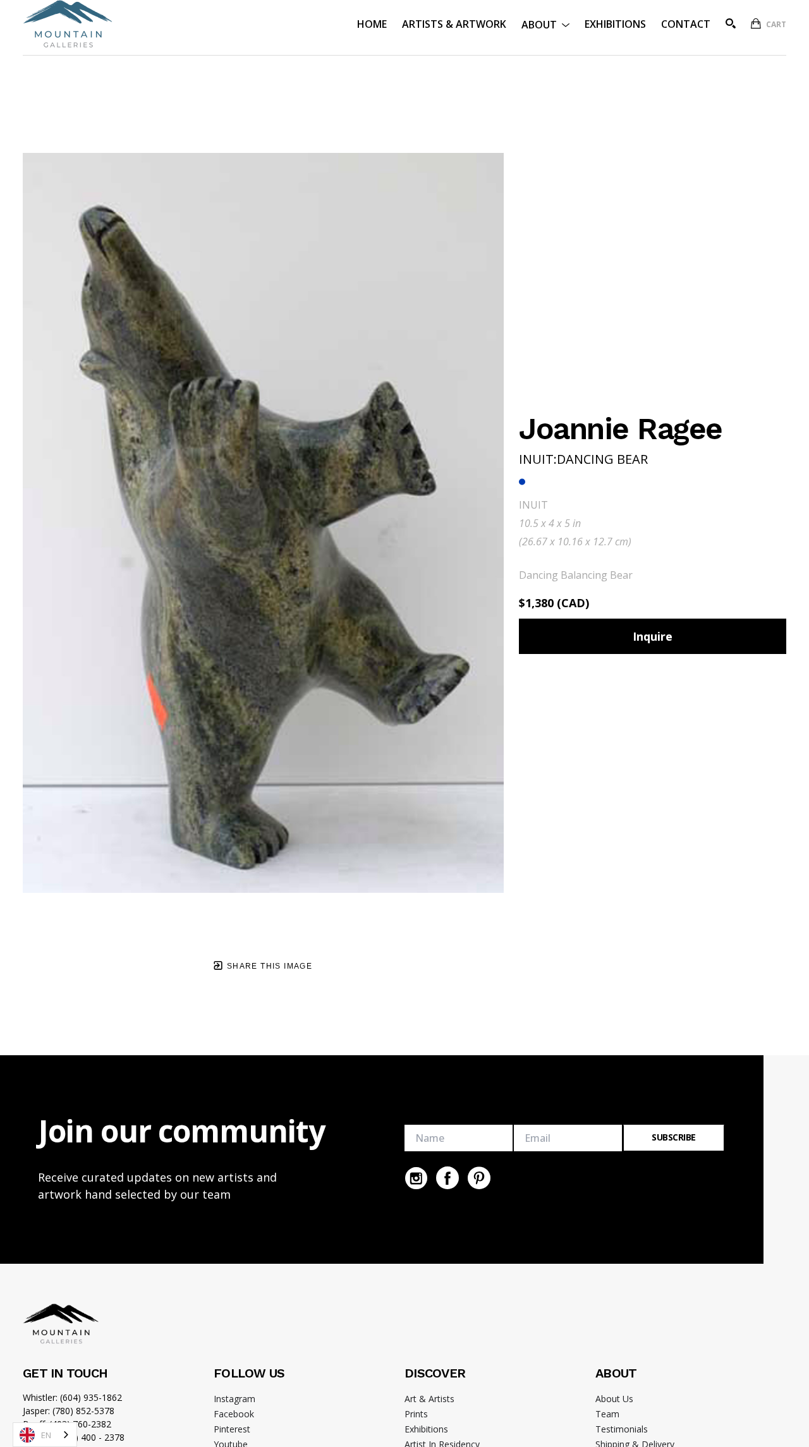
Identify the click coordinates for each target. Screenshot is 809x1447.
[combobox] (45, 1434)
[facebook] (447, 1177)
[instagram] (415, 1177)
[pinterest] (479, 1177)
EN (46, 1435)
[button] (545, 24)
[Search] (731, 23)
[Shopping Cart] (756, 23)
